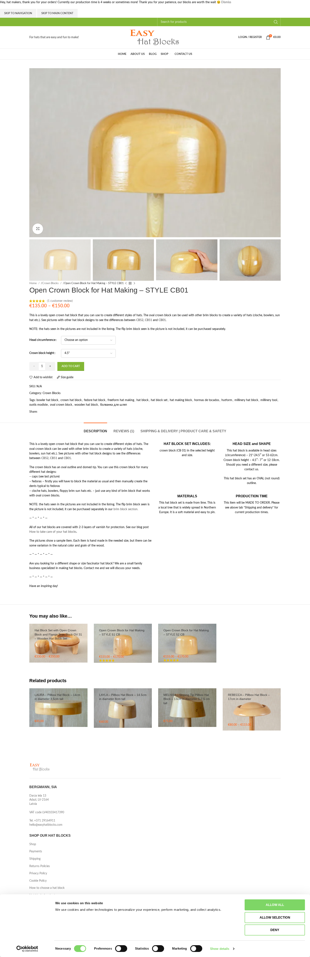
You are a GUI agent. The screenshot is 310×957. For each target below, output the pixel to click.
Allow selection (275, 917)
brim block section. (125, 509)
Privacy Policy (38, 873)
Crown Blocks (50, 283)
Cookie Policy (38, 880)
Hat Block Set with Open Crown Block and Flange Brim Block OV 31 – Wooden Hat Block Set (58, 634)
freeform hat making (121, 400)
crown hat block (71, 400)
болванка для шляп (113, 404)
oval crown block (61, 404)
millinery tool (268, 400)
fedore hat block (94, 400)
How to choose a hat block (47, 888)
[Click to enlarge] (37, 229)
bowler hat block (47, 400)
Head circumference (42, 340)
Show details (219, 948)
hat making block (181, 400)
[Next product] (134, 283)
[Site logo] (155, 37)
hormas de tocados (206, 400)
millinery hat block (246, 400)
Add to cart (71, 366)
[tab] (95, 429)
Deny (274, 930)
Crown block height (41, 353)
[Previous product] (126, 283)
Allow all (275, 905)
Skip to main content (57, 13)
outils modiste (38, 404)
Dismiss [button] (226, 2)
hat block (142, 400)
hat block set (159, 400)
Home (33, 283)
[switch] (121, 948)
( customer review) (60, 301)
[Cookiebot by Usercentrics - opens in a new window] (27, 949)
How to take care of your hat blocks (52, 531)
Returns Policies (39, 866)
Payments (35, 851)
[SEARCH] (276, 22)
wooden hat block (86, 404)
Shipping (34, 858)
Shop (32, 844)
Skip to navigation (18, 13)
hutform (226, 400)
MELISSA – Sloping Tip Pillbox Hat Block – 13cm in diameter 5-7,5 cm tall (186, 699)
